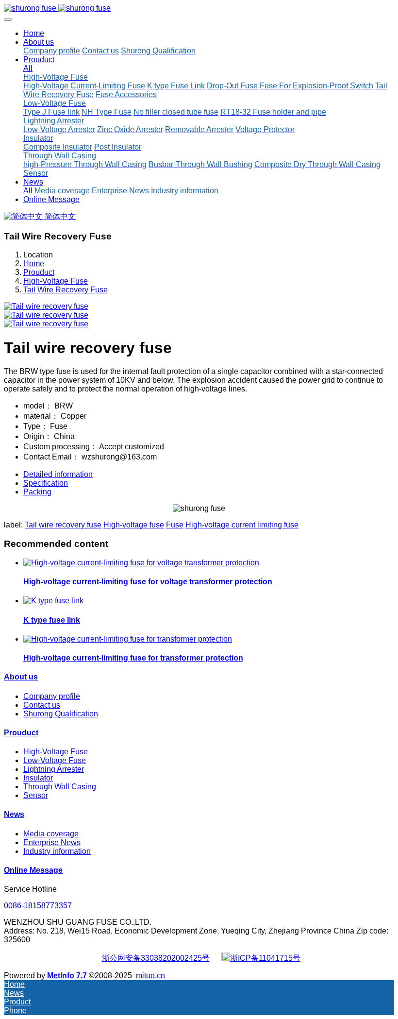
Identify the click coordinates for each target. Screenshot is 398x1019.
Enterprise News (52, 842)
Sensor (35, 795)
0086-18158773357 (38, 905)
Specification (45, 483)
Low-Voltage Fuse (54, 760)
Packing (37, 492)
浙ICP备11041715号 (265, 958)
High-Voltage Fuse (55, 281)
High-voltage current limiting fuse (241, 525)
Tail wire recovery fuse (63, 525)
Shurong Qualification (60, 714)
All (28, 68)
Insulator (38, 778)
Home (33, 33)
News (14, 814)
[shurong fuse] (199, 8)
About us (21, 677)
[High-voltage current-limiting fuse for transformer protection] (127, 639)
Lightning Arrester (53, 769)
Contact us (41, 705)
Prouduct (38, 272)
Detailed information (58, 474)
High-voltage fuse (133, 525)
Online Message (33, 870)
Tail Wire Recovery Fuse (65, 290)
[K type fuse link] (53, 600)
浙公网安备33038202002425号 (156, 958)
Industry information (57, 851)
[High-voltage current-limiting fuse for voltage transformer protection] (141, 563)
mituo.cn (150, 975)
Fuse (174, 525)
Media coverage (51, 834)
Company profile (51, 696)
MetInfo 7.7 (67, 975)
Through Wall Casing (59, 786)
